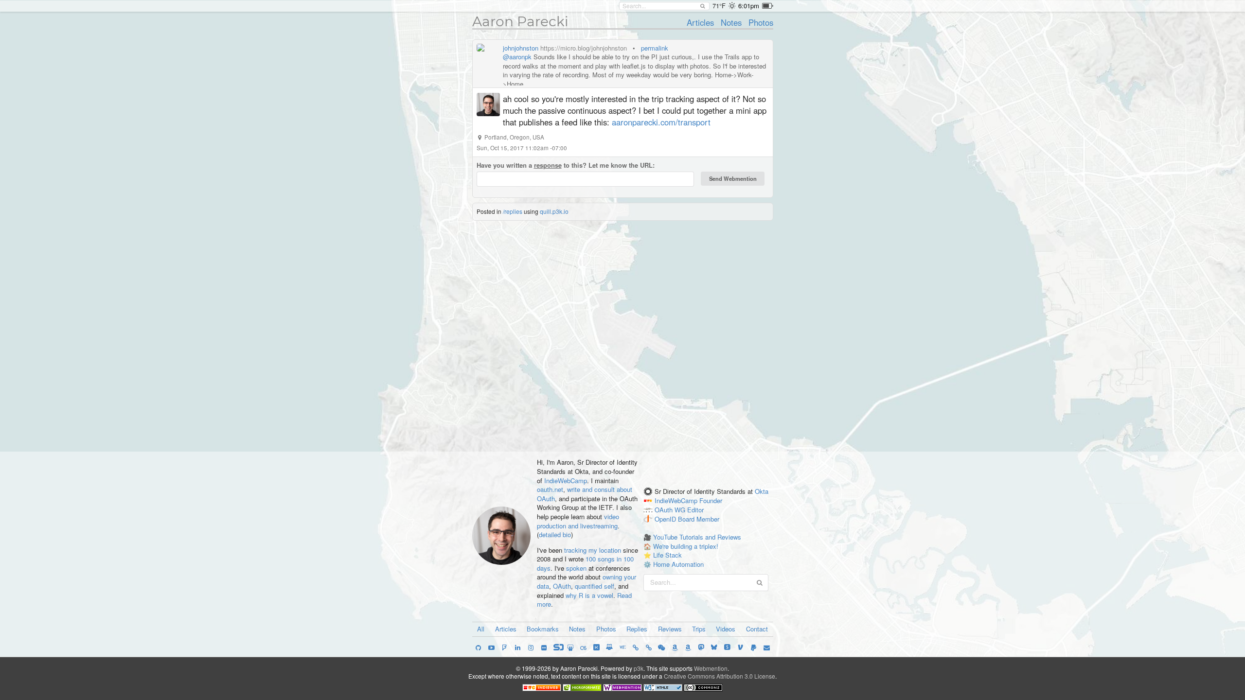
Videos (725, 628)
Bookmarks (543, 628)
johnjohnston (520, 47)
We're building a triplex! (685, 546)
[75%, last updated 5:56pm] (767, 6)
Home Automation (678, 564)
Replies (636, 628)
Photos (760, 22)
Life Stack (667, 555)
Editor (695, 509)
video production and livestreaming (578, 521)
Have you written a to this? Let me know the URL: (566, 165)
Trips (699, 628)
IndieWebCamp (565, 480)
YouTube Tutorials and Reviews (697, 537)
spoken (576, 568)
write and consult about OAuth (584, 494)
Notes (731, 22)
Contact (757, 628)
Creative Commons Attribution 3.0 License (719, 676)
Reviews (670, 628)
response (548, 165)
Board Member (698, 519)
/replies (512, 211)
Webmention (711, 668)
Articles (700, 22)
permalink (654, 47)
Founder (710, 500)
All (480, 628)
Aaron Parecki (520, 21)
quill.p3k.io (554, 211)
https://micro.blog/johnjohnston (583, 47)
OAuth (562, 586)
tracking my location (592, 550)
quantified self (594, 586)
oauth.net (550, 489)
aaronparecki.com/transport (661, 122)
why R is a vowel (589, 595)
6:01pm (748, 5)
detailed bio (555, 534)
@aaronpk (517, 56)
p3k (638, 668)
